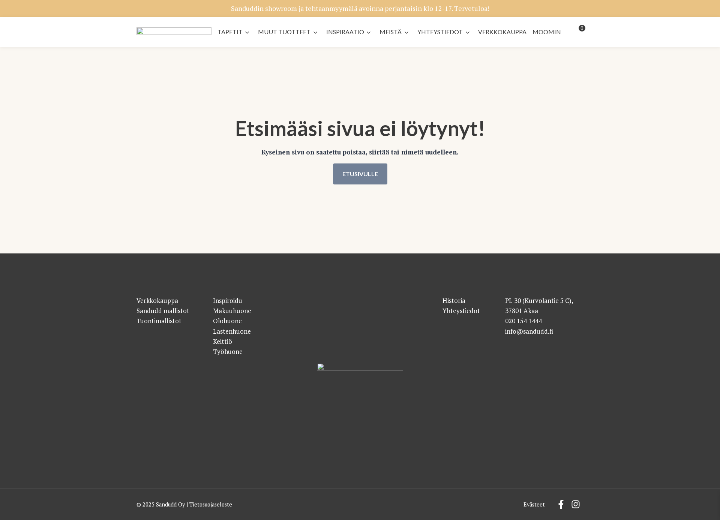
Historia (453, 300)
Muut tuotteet (284, 31)
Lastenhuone (232, 331)
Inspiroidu (227, 300)
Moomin (546, 31)
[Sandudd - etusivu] (174, 33)
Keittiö (222, 341)
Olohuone (227, 320)
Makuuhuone (232, 310)
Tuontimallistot (159, 320)
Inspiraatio (345, 31)
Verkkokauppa (502, 31)
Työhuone (228, 351)
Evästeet (534, 504)
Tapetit (230, 31)
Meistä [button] (391, 31)
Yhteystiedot (440, 31)
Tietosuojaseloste (210, 504)
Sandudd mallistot (162, 310)
